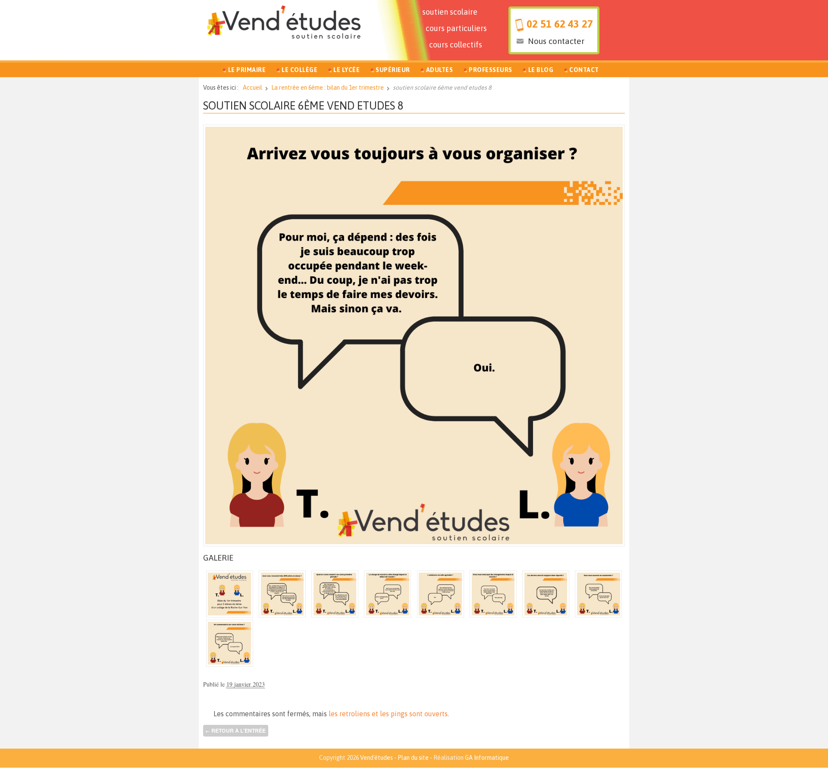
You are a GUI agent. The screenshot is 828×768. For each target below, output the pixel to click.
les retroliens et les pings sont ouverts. (389, 714)
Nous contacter (556, 41)
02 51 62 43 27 (560, 24)
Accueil (252, 87)
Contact (584, 69)
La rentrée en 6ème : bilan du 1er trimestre (327, 87)
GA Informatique (487, 757)
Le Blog (541, 69)
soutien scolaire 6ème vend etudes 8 (303, 105)
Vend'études (376, 757)
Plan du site (413, 757)
